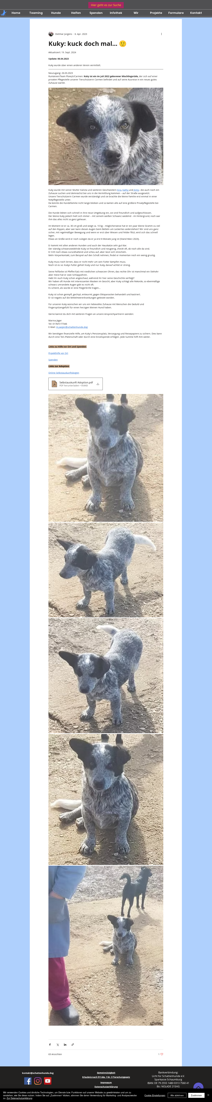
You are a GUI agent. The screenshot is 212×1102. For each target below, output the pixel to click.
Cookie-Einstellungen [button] (154, 1095)
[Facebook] (28, 1081)
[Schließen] (208, 1095)
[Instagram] (37, 1081)
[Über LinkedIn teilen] (65, 1044)
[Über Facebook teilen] (49, 1044)
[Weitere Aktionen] (161, 34)
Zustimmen (196, 1095)
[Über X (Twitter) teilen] (57, 1044)
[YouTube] (47, 1081)
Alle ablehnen (177, 1095)
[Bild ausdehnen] (105, 458)
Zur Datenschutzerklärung (19, 1098)
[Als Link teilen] (72, 1044)
